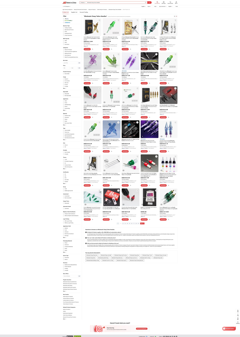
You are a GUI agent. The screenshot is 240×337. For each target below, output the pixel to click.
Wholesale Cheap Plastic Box (92, 255)
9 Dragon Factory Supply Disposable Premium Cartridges (130, 38)
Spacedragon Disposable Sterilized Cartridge (130, 174)
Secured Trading (84, 12)
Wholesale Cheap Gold (158, 257)
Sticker (64, 311)
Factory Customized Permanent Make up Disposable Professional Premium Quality (92, 209)
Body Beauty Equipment (67, 313)
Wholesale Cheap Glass (134, 255)
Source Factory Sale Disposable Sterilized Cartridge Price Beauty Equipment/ (111, 140)
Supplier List (74, 12)
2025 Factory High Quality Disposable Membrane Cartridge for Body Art (110, 38)
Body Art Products (66, 309)
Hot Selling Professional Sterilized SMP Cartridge (92, 71)
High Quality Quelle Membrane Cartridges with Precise (92, 174)
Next (142, 223)
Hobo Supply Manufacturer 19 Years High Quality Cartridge (149, 72)
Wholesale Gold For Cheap (145, 257)
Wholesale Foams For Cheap (107, 260)
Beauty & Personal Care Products (69, 317)
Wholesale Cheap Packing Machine (136, 260)
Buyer (149, 6)
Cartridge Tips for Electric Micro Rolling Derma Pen (149, 208)
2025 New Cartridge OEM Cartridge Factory (111, 208)
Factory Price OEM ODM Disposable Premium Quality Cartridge (92, 106)
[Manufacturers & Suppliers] (69, 2)
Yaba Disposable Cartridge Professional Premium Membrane (149, 106)
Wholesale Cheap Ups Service (131, 257)
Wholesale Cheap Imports (121, 260)
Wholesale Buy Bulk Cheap (103, 257)
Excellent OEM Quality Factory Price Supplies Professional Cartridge (168, 38)
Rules (177, 6)
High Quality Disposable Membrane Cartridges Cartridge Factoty (148, 141)
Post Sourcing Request (141, 328)
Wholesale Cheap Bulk (90, 257)
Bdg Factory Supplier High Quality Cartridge (168, 106)
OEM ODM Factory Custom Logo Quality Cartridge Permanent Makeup (168, 72)
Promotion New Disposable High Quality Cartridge (129, 208)
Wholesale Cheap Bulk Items (117, 257)
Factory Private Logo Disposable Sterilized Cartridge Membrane (168, 209)
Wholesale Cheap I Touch (147, 255)
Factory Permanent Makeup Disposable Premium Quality (111, 174)
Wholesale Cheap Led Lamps (160, 255)
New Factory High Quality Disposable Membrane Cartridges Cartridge (148, 38)
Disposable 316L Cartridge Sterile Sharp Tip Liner (130, 140)
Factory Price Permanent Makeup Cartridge (111, 106)
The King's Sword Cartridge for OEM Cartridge (167, 141)
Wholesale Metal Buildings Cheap (92, 260)
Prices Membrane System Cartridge (130, 73)
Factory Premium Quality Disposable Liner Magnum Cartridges (111, 72)
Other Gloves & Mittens (67, 315)
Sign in (176, 3)
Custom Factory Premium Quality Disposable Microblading (92, 140)
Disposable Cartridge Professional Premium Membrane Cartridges (168, 175)
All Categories (67, 6)
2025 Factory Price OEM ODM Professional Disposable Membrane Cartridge (130, 106)
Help (155, 6)
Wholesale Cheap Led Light (106, 255)
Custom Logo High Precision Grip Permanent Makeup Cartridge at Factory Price (149, 175)
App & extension (162, 6)
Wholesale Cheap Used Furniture (120, 255)
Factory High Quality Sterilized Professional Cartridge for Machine (92, 38)
